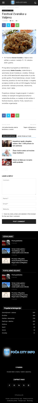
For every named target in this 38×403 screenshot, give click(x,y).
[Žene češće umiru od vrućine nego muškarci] (7, 153)
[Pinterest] (13, 25)
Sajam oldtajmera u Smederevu (30, 128)
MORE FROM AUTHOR (24, 136)
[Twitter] (8, 25)
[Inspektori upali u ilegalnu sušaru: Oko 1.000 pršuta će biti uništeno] (7, 143)
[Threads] (28, 385)
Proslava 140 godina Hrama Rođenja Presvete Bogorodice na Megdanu (20, 260)
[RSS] (19, 385)
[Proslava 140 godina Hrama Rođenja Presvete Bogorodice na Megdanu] (6, 261)
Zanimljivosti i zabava (13, 7)
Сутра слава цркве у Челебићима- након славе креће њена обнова (20, 250)
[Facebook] (4, 25)
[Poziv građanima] (6, 243)
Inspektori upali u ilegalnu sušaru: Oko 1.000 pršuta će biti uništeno (23, 143)
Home (3, 7)
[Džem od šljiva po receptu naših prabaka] (7, 162)
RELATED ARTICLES (9, 136)
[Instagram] (14, 385)
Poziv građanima (17, 241)
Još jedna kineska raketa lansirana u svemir (10, 128)
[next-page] (6, 169)
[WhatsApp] (17, 25)
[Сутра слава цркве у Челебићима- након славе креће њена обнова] (6, 251)
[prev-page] (3, 169)
